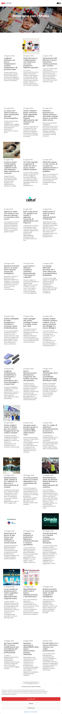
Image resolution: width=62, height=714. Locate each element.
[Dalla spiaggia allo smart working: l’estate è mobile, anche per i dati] (31, 306)
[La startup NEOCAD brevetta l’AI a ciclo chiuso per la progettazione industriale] (50, 254)
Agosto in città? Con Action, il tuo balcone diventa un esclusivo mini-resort (11, 215)
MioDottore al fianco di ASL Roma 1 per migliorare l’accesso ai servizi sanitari (10, 538)
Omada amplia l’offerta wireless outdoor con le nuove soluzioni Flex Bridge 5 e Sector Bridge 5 (50, 323)
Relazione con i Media (31, 16)
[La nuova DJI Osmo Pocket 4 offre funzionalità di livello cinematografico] (11, 99)
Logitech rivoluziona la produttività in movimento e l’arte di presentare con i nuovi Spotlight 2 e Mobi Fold (11, 377)
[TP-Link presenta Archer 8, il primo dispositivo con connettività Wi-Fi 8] (31, 466)
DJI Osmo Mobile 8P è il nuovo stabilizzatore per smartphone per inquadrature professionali (11, 648)
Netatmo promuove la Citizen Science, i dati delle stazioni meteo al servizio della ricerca (50, 115)
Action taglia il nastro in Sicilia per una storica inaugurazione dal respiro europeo (11, 429)
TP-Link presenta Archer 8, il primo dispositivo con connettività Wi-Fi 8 (30, 481)
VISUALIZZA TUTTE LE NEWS (31, 683)
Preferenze (31, 708)
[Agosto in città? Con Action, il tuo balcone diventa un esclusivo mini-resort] (11, 199)
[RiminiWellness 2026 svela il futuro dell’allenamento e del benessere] (31, 577)
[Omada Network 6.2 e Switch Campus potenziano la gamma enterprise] (50, 521)
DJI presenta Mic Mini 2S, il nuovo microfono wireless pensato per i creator (50, 62)
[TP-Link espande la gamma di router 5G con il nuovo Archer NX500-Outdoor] (31, 150)
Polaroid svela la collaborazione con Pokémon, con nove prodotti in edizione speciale (30, 63)
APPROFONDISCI (31, 25)
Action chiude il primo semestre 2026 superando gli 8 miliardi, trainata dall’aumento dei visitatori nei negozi (30, 117)
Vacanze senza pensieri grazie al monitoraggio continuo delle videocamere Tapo (30, 430)
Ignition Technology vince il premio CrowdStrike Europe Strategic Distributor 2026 (50, 375)
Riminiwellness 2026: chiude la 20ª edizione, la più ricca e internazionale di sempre (11, 482)
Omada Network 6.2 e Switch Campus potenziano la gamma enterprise (50, 538)
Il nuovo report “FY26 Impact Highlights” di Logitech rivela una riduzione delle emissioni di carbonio (11, 167)
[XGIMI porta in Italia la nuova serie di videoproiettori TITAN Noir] (50, 199)
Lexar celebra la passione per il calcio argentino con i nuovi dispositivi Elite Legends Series (11, 593)
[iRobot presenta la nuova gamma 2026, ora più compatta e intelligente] (50, 577)
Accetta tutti (31, 699)
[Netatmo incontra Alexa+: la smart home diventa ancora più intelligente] (11, 254)
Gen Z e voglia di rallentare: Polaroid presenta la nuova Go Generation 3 (50, 429)
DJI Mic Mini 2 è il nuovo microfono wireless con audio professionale (50, 647)
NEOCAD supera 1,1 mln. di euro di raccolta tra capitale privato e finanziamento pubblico (50, 166)
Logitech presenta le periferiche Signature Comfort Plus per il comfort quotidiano (30, 539)
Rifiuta (31, 703)
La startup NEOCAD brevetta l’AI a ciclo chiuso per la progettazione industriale (50, 270)
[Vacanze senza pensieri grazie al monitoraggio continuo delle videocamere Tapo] (31, 413)
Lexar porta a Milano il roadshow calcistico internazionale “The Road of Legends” (29, 271)
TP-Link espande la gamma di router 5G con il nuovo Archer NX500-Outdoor (30, 166)
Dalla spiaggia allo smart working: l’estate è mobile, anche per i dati (30, 322)
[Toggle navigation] (59, 3)
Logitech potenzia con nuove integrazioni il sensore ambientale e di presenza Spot (10, 63)
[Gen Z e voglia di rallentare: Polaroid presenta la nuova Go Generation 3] (50, 413)
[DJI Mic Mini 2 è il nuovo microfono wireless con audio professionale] (50, 631)
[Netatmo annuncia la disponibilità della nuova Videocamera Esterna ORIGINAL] (31, 631)
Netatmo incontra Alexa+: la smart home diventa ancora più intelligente (11, 269)
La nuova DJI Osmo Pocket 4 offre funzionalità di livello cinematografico (11, 114)
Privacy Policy (34, 711)
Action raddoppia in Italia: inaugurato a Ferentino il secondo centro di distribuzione (11, 323)
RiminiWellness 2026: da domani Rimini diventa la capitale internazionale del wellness (50, 482)
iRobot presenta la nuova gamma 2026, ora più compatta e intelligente (50, 593)
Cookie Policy (27, 711)
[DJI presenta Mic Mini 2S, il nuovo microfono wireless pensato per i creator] (50, 46)
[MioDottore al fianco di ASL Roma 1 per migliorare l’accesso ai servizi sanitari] (11, 521)
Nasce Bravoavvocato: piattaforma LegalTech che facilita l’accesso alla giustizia (30, 375)
